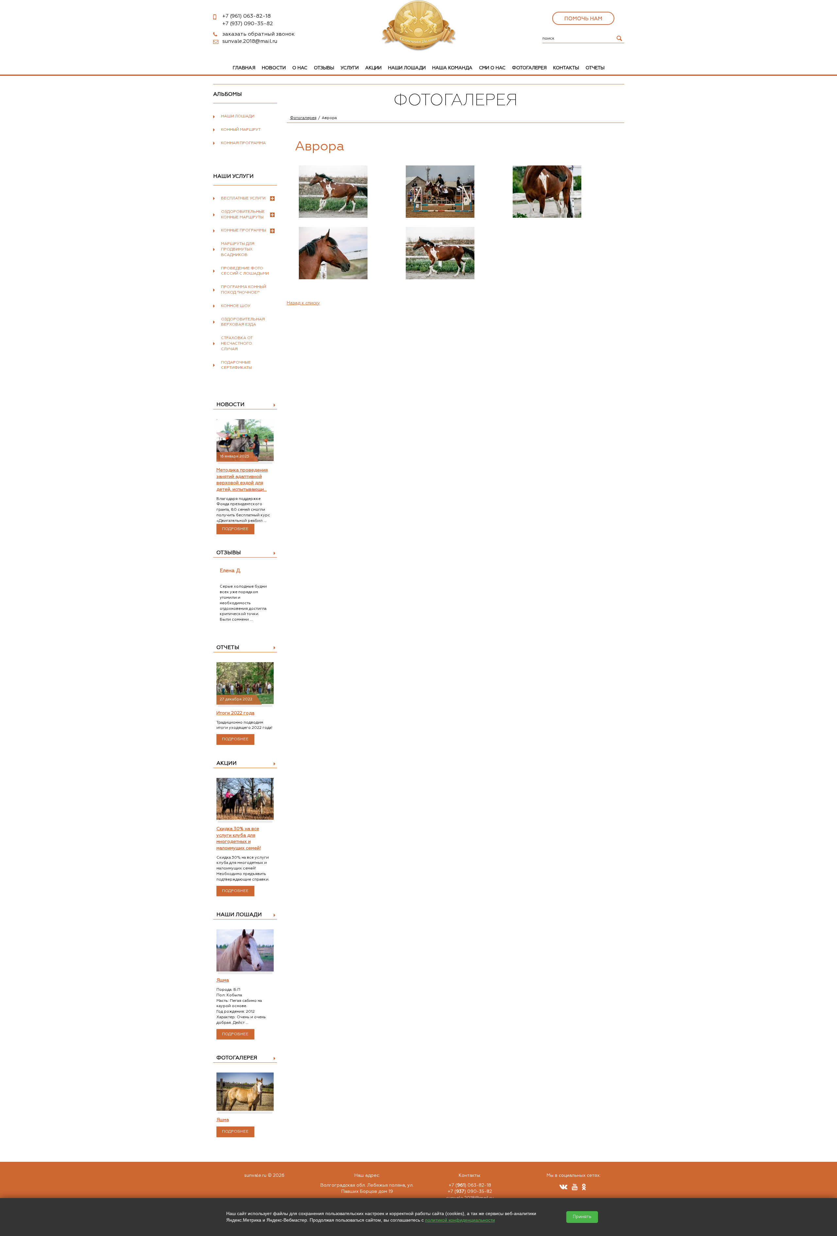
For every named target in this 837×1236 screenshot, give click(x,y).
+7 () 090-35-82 (470, 1191)
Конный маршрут (241, 130)
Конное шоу (235, 306)
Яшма (222, 980)
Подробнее (235, 529)
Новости (274, 68)
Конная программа (243, 143)
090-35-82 (247, 23)
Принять (582, 1217)
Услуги (350, 68)
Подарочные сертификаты (236, 365)
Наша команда (452, 68)
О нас (299, 68)
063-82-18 (246, 16)
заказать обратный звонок (258, 34)
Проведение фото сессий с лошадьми (245, 271)
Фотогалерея (529, 68)
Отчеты (595, 68)
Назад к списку (303, 303)
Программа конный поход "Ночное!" (243, 290)
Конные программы (243, 230)
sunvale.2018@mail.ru (249, 41)
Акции (373, 68)
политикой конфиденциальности (460, 1220)
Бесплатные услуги (243, 198)
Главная (244, 68)
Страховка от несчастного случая (236, 343)
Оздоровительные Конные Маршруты (243, 214)
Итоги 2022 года (235, 713)
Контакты (566, 68)
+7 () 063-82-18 (470, 1185)
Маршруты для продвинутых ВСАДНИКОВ (237, 249)
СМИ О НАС (492, 68)
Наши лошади (407, 68)
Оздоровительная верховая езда (243, 322)
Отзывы (324, 68)
